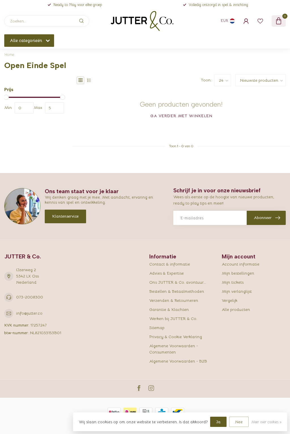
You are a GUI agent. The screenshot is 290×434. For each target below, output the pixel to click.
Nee (239, 421)
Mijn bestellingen (238, 273)
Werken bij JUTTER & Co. (173, 318)
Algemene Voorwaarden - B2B (178, 361)
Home (9, 54)
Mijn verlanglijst (237, 291)
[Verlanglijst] (260, 21)
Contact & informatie (169, 264)
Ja (218, 421)
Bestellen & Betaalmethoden (176, 291)
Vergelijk (229, 300)
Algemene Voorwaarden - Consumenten (173, 349)
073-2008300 (29, 297)
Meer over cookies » (266, 422)
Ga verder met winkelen (181, 115)
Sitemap (157, 327)
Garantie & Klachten (169, 309)
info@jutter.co (29, 313)
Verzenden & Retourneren (173, 300)
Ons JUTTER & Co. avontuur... (177, 282)
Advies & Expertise (166, 273)
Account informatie (240, 264)
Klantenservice (65, 216)
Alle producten (236, 309)
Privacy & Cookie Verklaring (175, 336)
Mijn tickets (233, 282)
